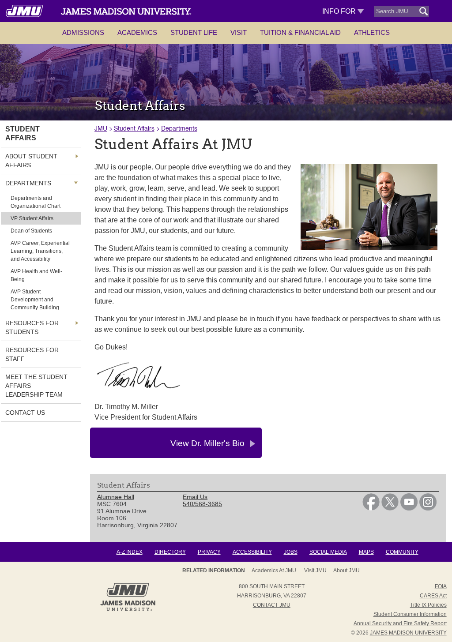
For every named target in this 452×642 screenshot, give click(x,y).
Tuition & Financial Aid (300, 32)
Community (402, 552)
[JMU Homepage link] (128, 610)
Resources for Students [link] (32, 327)
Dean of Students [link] (31, 231)
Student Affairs (134, 128)
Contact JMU (271, 605)
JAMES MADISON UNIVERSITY (408, 633)
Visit (238, 32)
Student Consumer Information (410, 614)
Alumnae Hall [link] (115, 496)
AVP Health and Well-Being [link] (36, 275)
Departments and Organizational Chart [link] (35, 202)
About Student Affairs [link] (31, 161)
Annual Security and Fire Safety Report (400, 623)
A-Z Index (130, 552)
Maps (366, 552)
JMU (100, 128)
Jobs (291, 552)
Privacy (209, 552)
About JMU (346, 570)
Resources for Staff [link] (32, 354)
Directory (170, 552)
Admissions (83, 32)
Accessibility (252, 552)
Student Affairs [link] (22, 133)
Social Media (328, 552)
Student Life (193, 32)
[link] (371, 508)
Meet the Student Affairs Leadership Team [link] (36, 385)
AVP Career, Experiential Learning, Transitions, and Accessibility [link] (40, 251)
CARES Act (433, 596)
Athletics (372, 32)
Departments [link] (28, 183)
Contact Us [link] (25, 412)
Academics (137, 32)
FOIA (441, 586)
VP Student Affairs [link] (32, 218)
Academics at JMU (274, 570)
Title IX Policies (428, 605)
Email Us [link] (195, 496)
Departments (179, 128)
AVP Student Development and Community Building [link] (35, 300)
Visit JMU (315, 570)
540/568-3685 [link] (202, 503)
